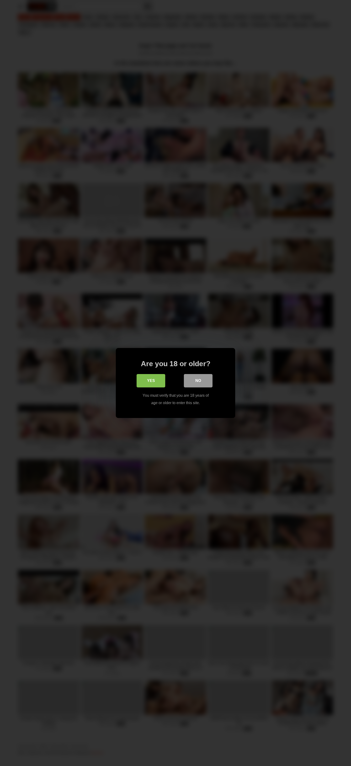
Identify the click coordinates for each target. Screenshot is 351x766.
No (198, 381)
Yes (151, 381)
